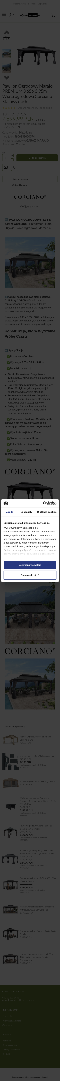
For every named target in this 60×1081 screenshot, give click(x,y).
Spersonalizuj (28, 575)
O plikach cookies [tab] (46, 512)
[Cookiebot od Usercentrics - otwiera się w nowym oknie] (43, 503)
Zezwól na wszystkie (30, 565)
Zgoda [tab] (9, 512)
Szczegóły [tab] (26, 512)
